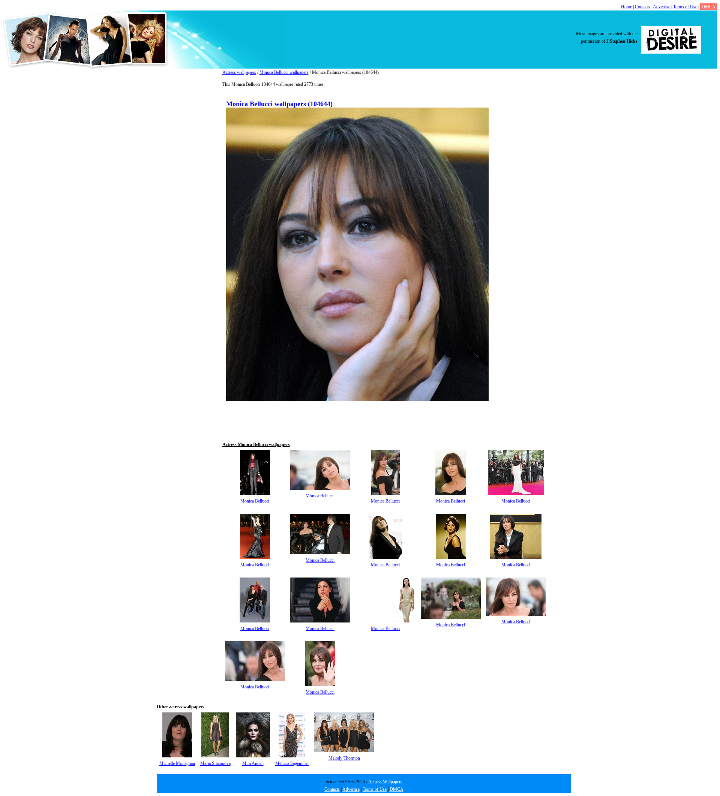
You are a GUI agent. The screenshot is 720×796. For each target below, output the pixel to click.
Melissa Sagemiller (292, 763)
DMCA (709, 6)
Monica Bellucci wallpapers (284, 72)
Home (626, 6)
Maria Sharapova (215, 763)
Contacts (642, 6)
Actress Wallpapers (385, 781)
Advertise (661, 6)
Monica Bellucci (254, 501)
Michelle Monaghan (177, 763)
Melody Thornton (344, 758)
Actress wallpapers (239, 72)
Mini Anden (253, 763)
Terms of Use (685, 6)
